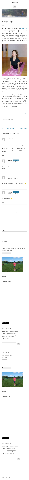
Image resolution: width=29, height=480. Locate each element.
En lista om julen (22, 128)
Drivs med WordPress (6, 477)
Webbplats (4, 241)
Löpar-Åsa (10, 138)
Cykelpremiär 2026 (5, 357)
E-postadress (5, 236)
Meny (15, 6)
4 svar (3, 25)
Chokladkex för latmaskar (12, 331)
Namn (3, 230)
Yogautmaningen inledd (8, 128)
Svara (3, 155)
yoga (12, 117)
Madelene (10, 177)
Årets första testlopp (11, 335)
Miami (3, 354)
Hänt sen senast (10, 338)
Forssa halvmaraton (6, 352)
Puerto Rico (4, 359)
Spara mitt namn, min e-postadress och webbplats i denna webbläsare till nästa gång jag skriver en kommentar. (13, 248)
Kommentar (5, 215)
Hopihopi (14, 3)
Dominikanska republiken (7, 355)
